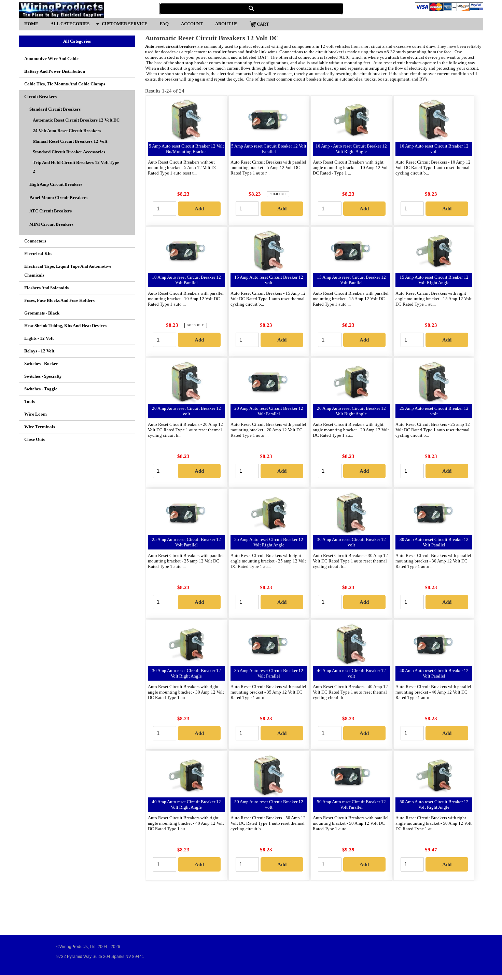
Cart (262, 24)
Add (199, 208)
